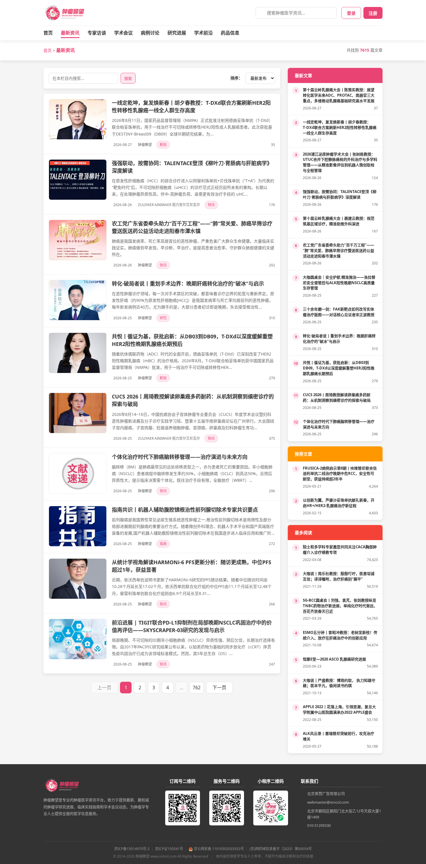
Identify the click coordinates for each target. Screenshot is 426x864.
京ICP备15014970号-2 (132, 848)
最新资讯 (70, 33)
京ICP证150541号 (169, 848)
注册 (373, 13)
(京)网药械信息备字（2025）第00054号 (281, 848)
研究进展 (177, 33)
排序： (236, 78)
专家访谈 (97, 33)
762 (197, 687)
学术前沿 (203, 33)
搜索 (128, 78)
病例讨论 (150, 33)
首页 (48, 33)
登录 (351, 13)
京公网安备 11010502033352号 (219, 848)
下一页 (219, 687)
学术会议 (123, 33)
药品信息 (230, 33)
